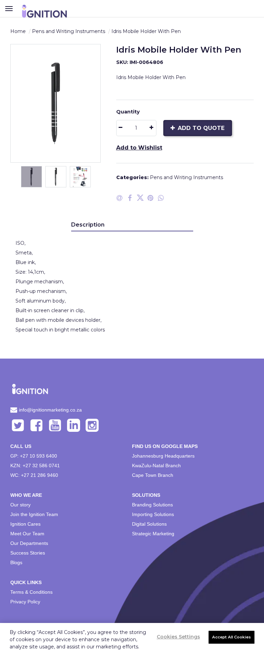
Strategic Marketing (153, 533)
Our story (20, 504)
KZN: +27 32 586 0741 (35, 465)
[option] (55, 103)
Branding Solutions (152, 504)
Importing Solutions (153, 514)
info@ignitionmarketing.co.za (50, 410)
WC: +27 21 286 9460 (34, 475)
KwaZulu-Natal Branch (156, 465)
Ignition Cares (25, 524)
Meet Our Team (27, 533)
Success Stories (27, 553)
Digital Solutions (149, 524)
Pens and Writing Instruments (68, 31)
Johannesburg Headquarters (163, 456)
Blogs (16, 562)
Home (18, 31)
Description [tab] (87, 224)
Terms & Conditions (31, 592)
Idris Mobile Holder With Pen (146, 31)
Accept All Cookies (231, 637)
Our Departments (29, 543)
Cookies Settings (178, 637)
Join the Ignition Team (34, 514)
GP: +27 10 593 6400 (33, 456)
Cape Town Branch (152, 475)
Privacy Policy (25, 601)
